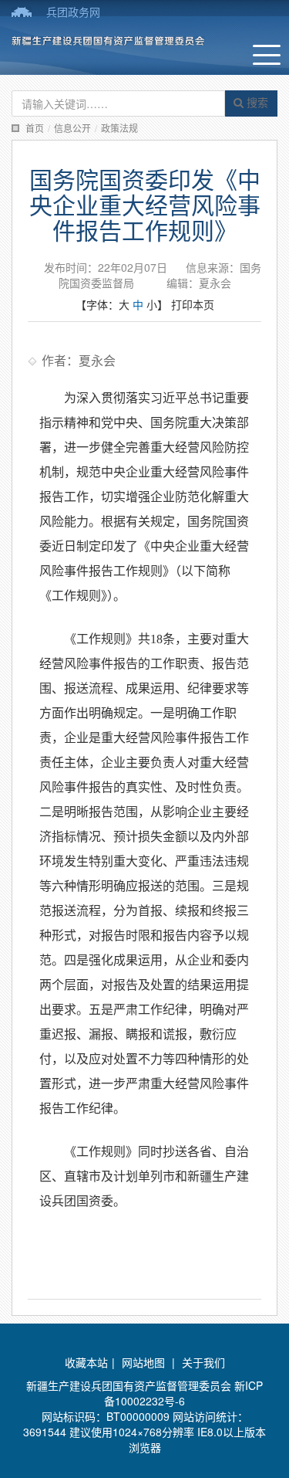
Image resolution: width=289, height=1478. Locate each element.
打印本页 (192, 304)
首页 (34, 127)
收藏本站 (86, 1362)
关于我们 (203, 1362)
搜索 (256, 102)
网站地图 (143, 1362)
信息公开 (72, 127)
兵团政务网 (73, 11)
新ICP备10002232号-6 (183, 1393)
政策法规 (119, 127)
